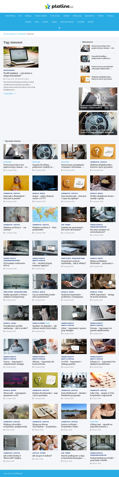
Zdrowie (45, 22)
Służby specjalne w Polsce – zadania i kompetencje (16, 296)
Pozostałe (80, 22)
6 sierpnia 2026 (97, 300)
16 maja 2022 (9, 79)
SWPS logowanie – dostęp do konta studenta (102, 296)
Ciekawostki (94, 162)
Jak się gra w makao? (42, 456)
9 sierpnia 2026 (39, 269)
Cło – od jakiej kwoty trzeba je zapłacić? (42, 264)
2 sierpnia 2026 (10, 398)
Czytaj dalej (8, 94)
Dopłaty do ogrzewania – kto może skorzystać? (72, 228)
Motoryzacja (77, 16)
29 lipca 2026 (9, 461)
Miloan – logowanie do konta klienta (43, 363)
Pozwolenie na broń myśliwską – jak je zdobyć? (73, 262)
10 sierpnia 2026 (97, 235)
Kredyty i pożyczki (38, 260)
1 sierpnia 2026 (39, 398)
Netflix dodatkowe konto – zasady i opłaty (102, 197)
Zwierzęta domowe (67, 22)
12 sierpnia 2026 (97, 201)
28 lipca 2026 (67, 461)
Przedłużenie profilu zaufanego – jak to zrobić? (15, 327)
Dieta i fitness (10, 16)
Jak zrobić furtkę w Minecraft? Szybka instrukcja (12, 458)
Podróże (101, 16)
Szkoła (71, 292)
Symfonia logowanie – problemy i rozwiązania (72, 296)
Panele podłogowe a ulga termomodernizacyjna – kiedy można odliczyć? (72, 458)
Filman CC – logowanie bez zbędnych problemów (103, 363)
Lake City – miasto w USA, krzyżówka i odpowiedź (102, 394)
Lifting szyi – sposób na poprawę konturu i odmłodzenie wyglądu (101, 426)
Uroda (37, 22)
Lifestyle (66, 16)
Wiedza (42, 193)
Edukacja (28, 16)
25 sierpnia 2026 (11, 170)
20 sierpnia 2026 (68, 170)
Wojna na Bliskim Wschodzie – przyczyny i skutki (101, 263)
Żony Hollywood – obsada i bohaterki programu (73, 394)
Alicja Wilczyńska (23, 79)
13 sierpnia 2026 (39, 201)
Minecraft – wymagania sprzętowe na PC (14, 394)
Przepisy (110, 16)
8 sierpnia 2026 (97, 266)
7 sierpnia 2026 (39, 300)
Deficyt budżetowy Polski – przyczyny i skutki (102, 459)
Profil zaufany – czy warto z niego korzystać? (17, 74)
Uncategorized (9, 70)
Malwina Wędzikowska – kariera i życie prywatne (102, 78)
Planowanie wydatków (11, 260)
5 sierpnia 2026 (39, 331)
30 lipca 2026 (38, 430)
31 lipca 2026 (96, 398)
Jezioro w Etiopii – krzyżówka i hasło (69, 425)
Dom (20, 16)
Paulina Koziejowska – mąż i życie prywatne (45, 394)
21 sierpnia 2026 (39, 170)
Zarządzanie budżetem (98, 227)
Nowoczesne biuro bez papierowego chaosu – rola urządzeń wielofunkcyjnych (103, 48)
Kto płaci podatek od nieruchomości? (99, 231)
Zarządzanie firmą (78, 258)
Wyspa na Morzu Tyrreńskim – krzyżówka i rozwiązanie (44, 426)
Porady (67, 225)
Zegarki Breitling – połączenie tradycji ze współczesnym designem (102, 58)
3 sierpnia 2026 (68, 367)
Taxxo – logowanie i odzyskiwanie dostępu (13, 363)
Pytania (42, 453)
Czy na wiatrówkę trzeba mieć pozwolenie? (43, 296)
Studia (100, 292)
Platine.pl (19, 473)
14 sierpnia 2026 (97, 170)
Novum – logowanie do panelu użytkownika (101, 329)
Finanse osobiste (41, 16)
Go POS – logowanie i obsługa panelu (71, 363)
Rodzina (28, 22)
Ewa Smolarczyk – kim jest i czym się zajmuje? (73, 197)
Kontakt (90, 22)
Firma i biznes (55, 16)
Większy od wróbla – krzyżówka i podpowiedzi (15, 425)
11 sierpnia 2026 (39, 233)
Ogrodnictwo (89, 16)
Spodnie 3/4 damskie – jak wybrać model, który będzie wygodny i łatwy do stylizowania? (45, 329)
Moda (48, 323)
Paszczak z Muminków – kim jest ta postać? (14, 197)
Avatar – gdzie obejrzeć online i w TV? (43, 197)
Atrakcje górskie (38, 323)
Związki (54, 22)
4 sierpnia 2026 (10, 367)
